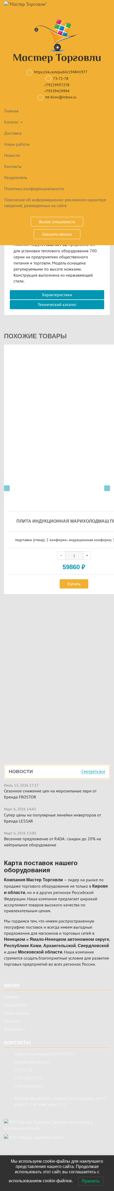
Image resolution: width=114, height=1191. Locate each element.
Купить (74, 583)
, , (60, 1101)
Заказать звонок (57, 234)
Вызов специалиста (57, 221)
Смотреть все (93, 771)
